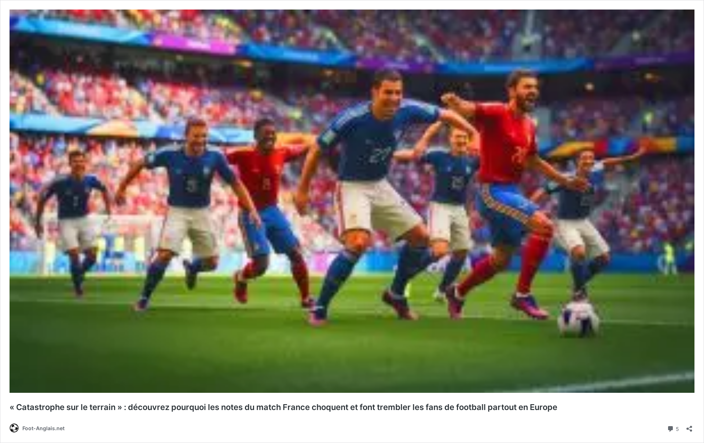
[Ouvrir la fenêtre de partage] (689, 426)
